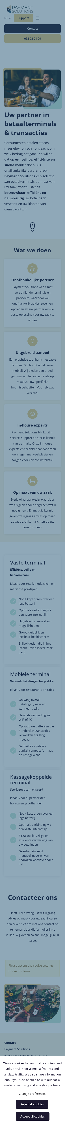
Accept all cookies (32, 1116)
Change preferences (32, 1094)
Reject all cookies (32, 1104)
